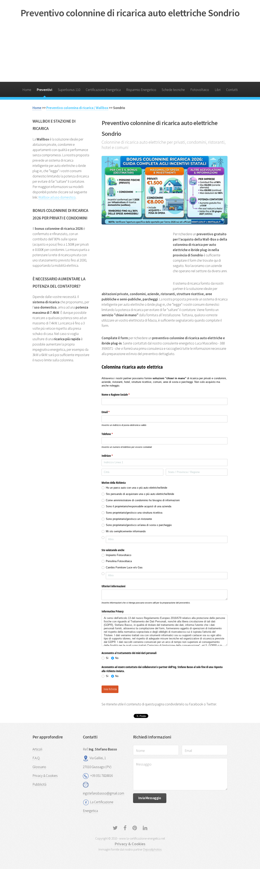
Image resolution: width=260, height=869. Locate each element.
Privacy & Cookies (45, 775)
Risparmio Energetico (141, 89)
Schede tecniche (173, 89)
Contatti (232, 89)
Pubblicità (39, 784)
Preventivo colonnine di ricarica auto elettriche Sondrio (130, 13)
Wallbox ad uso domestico (57, 197)
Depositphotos (152, 849)
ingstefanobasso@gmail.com (103, 793)
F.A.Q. (36, 758)
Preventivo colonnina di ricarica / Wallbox (77, 108)
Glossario (39, 767)
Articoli (37, 749)
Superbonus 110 (69, 89)
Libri (218, 89)
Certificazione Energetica (103, 89)
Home (26, 89)
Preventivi (44, 89)
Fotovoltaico (199, 89)
